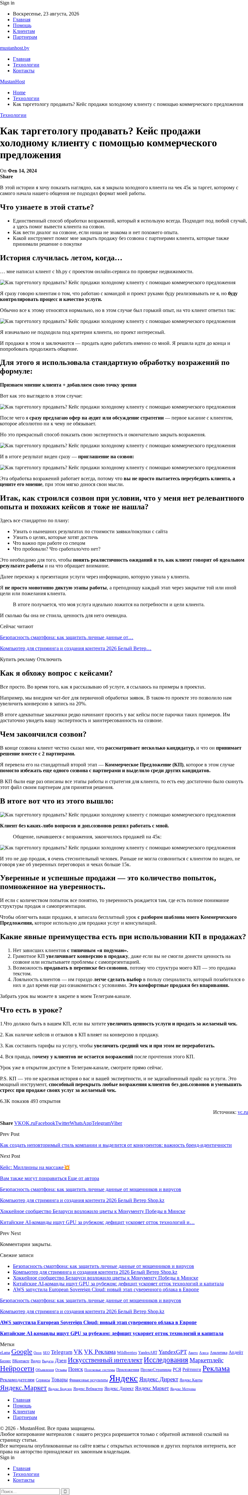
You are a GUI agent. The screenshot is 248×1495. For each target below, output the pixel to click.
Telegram (61, 1352)
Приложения (127, 1369)
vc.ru (243, 1112)
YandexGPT (173, 1352)
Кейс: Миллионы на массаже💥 (35, 1167)
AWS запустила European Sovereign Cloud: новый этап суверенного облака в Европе (106, 1289)
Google (21, 1351)
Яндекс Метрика (183, 1389)
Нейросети (17, 1369)
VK (78, 1351)
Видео (36, 1361)
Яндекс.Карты (191, 1380)
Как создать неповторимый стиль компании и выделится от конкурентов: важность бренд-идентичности (116, 1145)
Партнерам (25, 37)
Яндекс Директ (119, 1388)
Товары (59, 1379)
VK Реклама (100, 1351)
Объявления (45, 1370)
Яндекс (123, 1378)
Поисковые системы (99, 1370)
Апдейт (236, 1352)
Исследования (166, 1360)
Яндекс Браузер (60, 1389)
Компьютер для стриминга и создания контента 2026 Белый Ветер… (75, 648)
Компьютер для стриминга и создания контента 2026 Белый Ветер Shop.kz (95, 1272)
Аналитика (218, 1352)
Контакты (24, 70)
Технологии (26, 64)
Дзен (61, 1360)
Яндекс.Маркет (23, 1388)
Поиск (75, 1369)
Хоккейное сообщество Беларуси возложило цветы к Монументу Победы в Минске (105, 1278)
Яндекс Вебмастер (88, 1388)
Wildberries (127, 1352)
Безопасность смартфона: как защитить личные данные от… (66, 637)
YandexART (147, 1352)
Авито (193, 1353)
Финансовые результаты (88, 1380)
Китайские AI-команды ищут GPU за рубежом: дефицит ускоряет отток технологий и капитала (118, 1283)
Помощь (22, 25)
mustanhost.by (14, 48)
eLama (5, 1352)
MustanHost (12, 81)
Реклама (216, 1368)
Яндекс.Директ (158, 1379)
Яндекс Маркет (152, 1388)
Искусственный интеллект (105, 1360)
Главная (21, 19)
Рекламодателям (17, 1379)
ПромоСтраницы (155, 1369)
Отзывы (61, 1370)
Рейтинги (191, 1369)
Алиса (204, 1353)
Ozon (38, 1353)
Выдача (48, 1361)
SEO (46, 1353)
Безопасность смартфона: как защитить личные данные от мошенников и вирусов (103, 1266)
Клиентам (24, 31)
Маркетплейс (206, 1360)
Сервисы (43, 1380)
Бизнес (5, 1361)
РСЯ (177, 1369)
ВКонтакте (20, 1361)
